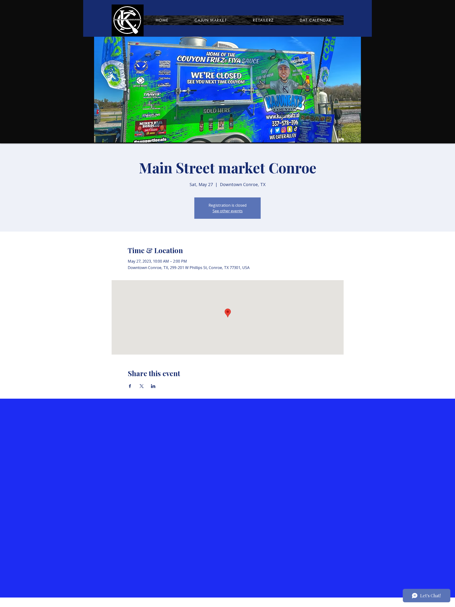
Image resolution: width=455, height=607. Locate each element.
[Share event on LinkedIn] (153, 386)
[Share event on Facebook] (130, 386)
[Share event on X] (141, 386)
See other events (228, 211)
